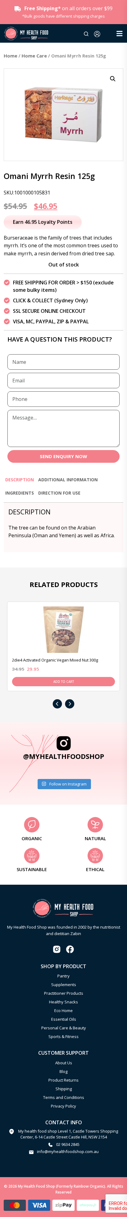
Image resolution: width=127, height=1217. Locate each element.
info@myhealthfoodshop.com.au (68, 1151)
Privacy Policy (63, 1106)
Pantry (63, 976)
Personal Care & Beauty (63, 1028)
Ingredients (19, 493)
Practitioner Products (63, 993)
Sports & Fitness (63, 1036)
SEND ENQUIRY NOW (63, 456)
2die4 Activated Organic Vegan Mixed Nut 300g (55, 660)
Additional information (68, 480)
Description (19, 480)
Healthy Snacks (63, 1002)
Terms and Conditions (63, 1097)
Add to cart (63, 681)
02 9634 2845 (68, 1144)
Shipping (63, 1088)
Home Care (34, 56)
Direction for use (59, 493)
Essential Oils (63, 1019)
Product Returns (63, 1080)
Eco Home (63, 1010)
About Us (63, 1063)
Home (10, 56)
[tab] (19, 482)
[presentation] (57, 703)
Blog (63, 1071)
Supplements (63, 984)
